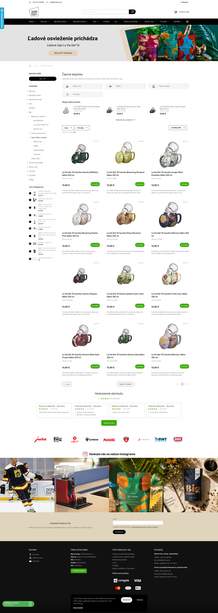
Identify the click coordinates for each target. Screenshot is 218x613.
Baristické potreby (35, 99)
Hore (68, 384)
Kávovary (32, 91)
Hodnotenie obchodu (109, 393)
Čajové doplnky (39, 150)
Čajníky (36, 146)
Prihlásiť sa (119, 532)
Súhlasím (140, 600)
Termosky (37, 154)
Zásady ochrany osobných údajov (123, 557)
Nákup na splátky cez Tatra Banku (123, 568)
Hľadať (132, 11)
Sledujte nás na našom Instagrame (112, 454)
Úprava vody (33, 167)
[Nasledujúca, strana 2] (182, 384)
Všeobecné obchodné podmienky (123, 554)
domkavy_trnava (37, 558)
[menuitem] (32, 22)
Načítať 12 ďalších (125, 384)
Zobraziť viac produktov (124, 120)
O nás (114, 563)
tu (82, 603)
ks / (43, 79)
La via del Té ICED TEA (41, 125)
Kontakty (115, 566)
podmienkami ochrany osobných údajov (144, 527)
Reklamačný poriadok (119, 560)
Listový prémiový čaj (38, 133)
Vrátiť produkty (79, 571)
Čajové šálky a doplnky (39, 137)
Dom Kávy (35, 554)
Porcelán (32, 171)
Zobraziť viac (109, 423)
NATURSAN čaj (38, 120)
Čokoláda (32, 175)
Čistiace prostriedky (36, 163)
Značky (31, 180)
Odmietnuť (126, 600)
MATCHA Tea (38, 129)
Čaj (30, 112)
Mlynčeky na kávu (35, 95)
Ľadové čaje (35, 158)
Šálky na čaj (37, 142)
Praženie (32, 108)
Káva (30, 104)
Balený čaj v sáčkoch (38, 116)
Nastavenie (78, 608)
